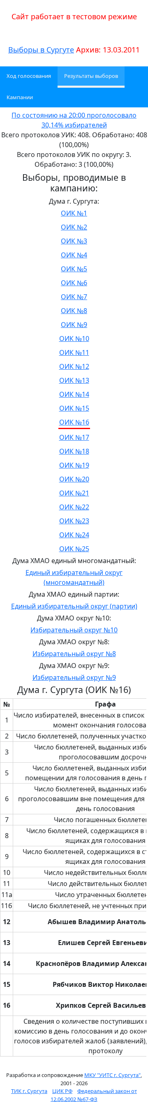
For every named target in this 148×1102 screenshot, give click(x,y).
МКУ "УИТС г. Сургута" (112, 1075)
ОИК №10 (74, 338)
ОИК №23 (74, 520)
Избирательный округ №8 (74, 653)
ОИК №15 (74, 408)
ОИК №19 (74, 465)
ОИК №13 (74, 380)
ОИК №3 (74, 240)
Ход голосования (29, 76)
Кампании (20, 97)
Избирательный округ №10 (74, 629)
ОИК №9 (74, 324)
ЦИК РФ (62, 1091)
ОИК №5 (74, 268)
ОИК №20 (74, 479)
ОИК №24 (74, 534)
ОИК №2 (74, 227)
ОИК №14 (74, 394)
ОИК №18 (74, 451)
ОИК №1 (74, 213)
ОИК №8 (74, 310)
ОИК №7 (74, 296)
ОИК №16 (74, 422)
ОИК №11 (74, 352)
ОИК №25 (74, 548)
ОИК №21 (74, 493)
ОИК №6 (74, 282)
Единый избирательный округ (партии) (74, 606)
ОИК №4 (74, 254)
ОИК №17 (74, 437)
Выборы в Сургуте (41, 50)
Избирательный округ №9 (74, 677)
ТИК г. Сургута (29, 1091)
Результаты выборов (91, 76)
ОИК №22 (74, 506)
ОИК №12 (74, 366)
